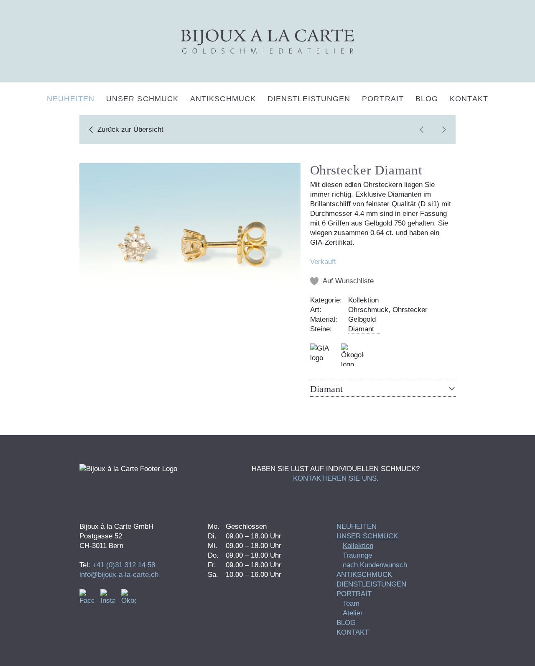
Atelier (353, 613)
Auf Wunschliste (348, 281)
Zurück (130, 129)
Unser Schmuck (142, 99)
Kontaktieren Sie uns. (336, 478)
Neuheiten (70, 99)
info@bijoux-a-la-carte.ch (118, 575)
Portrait (383, 99)
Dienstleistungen (309, 99)
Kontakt (469, 99)
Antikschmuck (223, 99)
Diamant (361, 329)
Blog (426, 99)
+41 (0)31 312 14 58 (123, 565)
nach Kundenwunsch (375, 565)
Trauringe (357, 555)
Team (351, 603)
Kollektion (358, 546)
